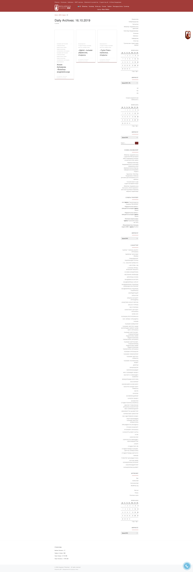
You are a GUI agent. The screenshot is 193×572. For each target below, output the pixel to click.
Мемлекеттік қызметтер (130, 411)
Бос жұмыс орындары (130, 319)
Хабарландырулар (133, 21)
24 (129, 65)
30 (127, 68)
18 (132, 62)
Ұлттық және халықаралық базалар (130, 461)
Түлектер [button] (126, 6)
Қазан (64, 15)
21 (122, 65)
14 (122, 62)
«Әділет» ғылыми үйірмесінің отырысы (85, 52)
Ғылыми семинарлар (131, 354)
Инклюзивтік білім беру (130, 384)
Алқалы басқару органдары (132, 298)
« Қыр (133, 71)
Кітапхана (135, 33)
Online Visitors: (59, 550)
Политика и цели (134, 495)
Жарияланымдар (132, 370)
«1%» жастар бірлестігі (130, 263)
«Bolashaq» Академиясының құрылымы (131, 27)
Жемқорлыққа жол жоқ (130, 379)
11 (132, 59)
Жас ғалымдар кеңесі (130, 372)
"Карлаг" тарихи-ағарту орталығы (130, 251)
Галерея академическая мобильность (132, 98)
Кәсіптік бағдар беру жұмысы (131, 387)
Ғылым (136, 321)
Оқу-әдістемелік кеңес (130, 416)
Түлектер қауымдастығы (129, 458)
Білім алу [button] (98, 6)
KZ (137, 88)
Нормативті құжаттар (130, 413)
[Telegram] (188, 35)
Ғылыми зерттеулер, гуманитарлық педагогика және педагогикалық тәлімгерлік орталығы (130, 336)
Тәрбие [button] (109, 6)
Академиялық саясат (130, 282)
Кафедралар (135, 38)
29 (125, 68)
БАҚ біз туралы (133, 304)
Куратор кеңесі (133, 398)
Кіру (137, 478)
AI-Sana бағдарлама (131, 272)
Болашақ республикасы (129, 316)
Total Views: (58, 556)
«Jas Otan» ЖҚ (133, 265)
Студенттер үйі (133, 446)
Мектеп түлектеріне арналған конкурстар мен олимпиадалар (130, 406)
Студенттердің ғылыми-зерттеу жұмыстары (130, 449)
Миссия (136, 490)
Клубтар (135, 393)
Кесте (136, 391)
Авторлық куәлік (132, 277)
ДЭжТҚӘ (135, 365)
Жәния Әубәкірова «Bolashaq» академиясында (63, 68)
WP (61, 569)
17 (129, 62)
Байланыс (135, 36)
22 (125, 65)
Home (56, 15)
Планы (136, 492)
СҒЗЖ (136, 434)
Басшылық (135, 24)
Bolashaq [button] (84, 6)
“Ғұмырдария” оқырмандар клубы (131, 259)
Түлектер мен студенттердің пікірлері (131, 44)
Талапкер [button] (91, 6)
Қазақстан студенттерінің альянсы (129, 401)
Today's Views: (59, 553)
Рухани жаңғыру (132, 427)
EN (137, 93)
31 (129, 68)
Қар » (137, 71)
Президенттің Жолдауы (130, 424)
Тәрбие (135, 455)
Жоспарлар (134, 381)
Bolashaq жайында (131, 274)
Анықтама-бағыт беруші (130, 302)
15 (125, 62)
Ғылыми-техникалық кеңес (131, 361)
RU (137, 90)
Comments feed (134, 483)
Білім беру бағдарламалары (131, 31)
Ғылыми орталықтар (131, 351)
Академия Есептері (131, 279)
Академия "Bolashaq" (62, 76)
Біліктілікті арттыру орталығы (131, 310)
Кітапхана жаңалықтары (131, 219)
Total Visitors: (59, 558)
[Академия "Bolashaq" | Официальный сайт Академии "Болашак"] (63, 7)
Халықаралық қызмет (130, 467)
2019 (60, 15)
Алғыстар (135, 41)
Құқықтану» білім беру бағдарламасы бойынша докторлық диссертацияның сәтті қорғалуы (129, 176)
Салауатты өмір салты (130, 432)
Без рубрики (134, 307)
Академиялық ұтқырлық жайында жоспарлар (130, 285)
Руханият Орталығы (131, 429)
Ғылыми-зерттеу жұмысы (132, 357)
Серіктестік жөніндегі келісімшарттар (130, 440)
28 (122, 68)
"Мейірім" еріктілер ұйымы (131, 255)
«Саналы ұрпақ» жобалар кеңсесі (132, 268)
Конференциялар (132, 396)
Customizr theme (74, 569)
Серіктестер (134, 437)
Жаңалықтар (135, 19)
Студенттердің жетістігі (130, 453)
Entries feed (135, 480)
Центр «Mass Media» (103, 9)
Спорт (136, 444)
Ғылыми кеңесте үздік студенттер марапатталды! (131, 182)
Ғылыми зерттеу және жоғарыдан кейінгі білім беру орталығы (129, 328)
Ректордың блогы (118, 6)
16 (127, 62)
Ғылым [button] (104, 6)
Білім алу (135, 314)
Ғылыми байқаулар (131, 324)
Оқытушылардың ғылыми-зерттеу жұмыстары (132, 420)
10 (129, 59)
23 (127, 65)
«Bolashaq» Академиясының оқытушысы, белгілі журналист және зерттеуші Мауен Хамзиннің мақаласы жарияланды (129, 188)
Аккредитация (133, 293)
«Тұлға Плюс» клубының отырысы (105, 52)
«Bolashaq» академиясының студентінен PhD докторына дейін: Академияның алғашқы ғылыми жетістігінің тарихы (130, 157)
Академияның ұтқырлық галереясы (129, 289)
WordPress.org (134, 485)
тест (123, 202)
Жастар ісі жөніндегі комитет (131, 375)
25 (132, 65)
